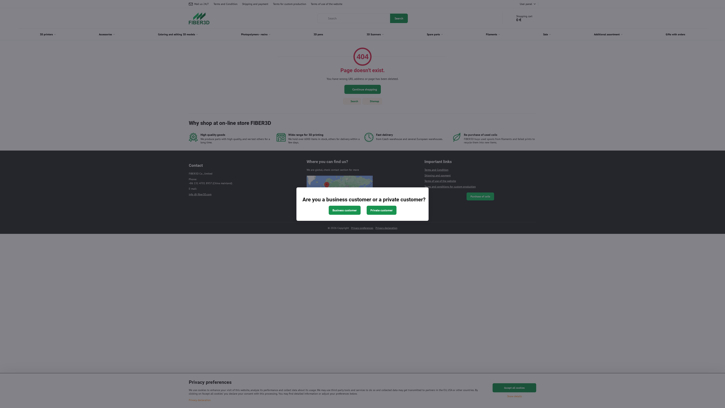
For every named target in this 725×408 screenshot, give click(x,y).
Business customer (344, 210)
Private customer (381, 210)
